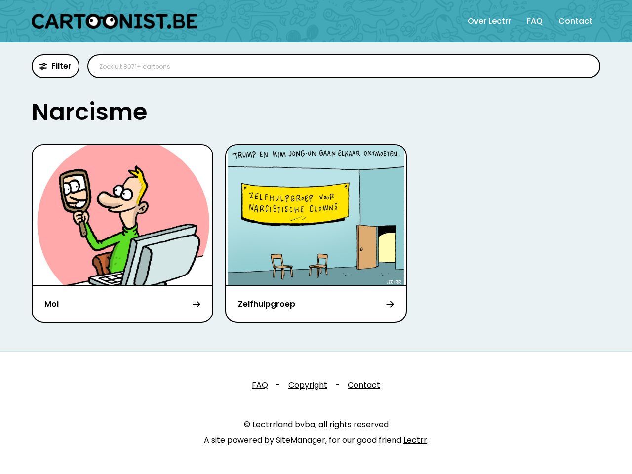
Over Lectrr (489, 21)
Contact (575, 21)
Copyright (307, 385)
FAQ (535, 21)
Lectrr (415, 440)
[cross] (586, 66)
